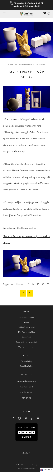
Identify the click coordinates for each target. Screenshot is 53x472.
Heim (26, 322)
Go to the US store (26, 317)
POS (17, 465)
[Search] (48, 13)
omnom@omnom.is (26, 381)
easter (10, 65)
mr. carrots (40, 65)
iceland (18, 65)
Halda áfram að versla (26, 327)
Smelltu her (10, 227)
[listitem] (26, 5)
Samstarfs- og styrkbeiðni (26, 342)
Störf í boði (26, 337)
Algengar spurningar (26, 347)
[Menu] (4, 13)
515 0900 (26, 398)
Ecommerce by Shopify (29, 465)
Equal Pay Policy (26, 366)
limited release (28, 65)
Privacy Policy (26, 361)
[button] (46, 470)
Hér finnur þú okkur (26, 332)
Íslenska (25, 453)
